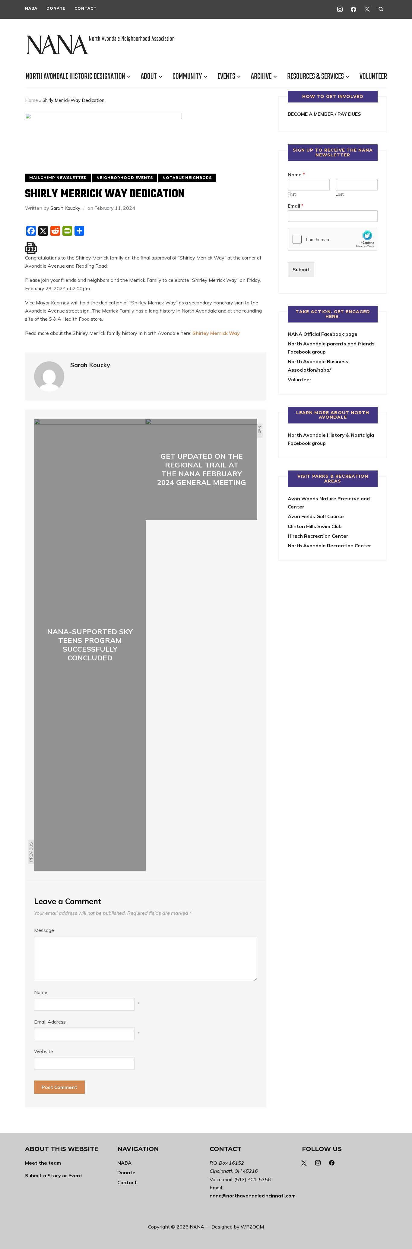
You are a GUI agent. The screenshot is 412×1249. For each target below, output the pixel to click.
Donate (55, 8)
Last (340, 194)
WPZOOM (252, 1227)
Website (43, 1051)
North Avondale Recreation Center (329, 546)
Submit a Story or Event (53, 1175)
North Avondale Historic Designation (75, 77)
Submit (301, 269)
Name (40, 992)
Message (44, 930)
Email (295, 206)
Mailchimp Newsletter (58, 177)
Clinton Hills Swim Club (315, 526)
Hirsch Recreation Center (318, 536)
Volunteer (373, 77)
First (292, 194)
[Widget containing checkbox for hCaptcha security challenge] (333, 239)
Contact (85, 8)
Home (31, 100)
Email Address (50, 1022)
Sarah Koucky (65, 208)
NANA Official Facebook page (322, 334)
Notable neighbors (187, 177)
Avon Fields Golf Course (316, 516)
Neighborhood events (125, 177)
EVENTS (226, 77)
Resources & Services (315, 77)
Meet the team (43, 1163)
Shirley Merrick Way (216, 333)
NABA (31, 8)
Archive (261, 77)
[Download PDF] (31, 248)
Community (187, 77)
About (149, 77)
